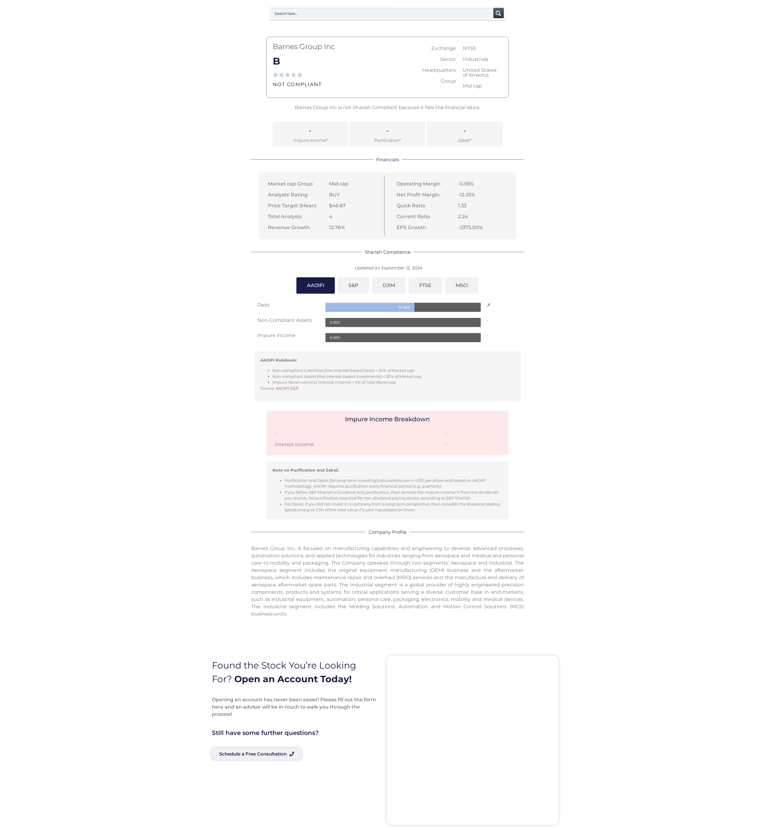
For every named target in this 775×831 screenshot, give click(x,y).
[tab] (315, 285)
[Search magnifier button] (498, 13)
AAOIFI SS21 (287, 388)
